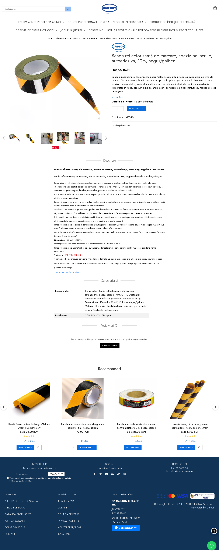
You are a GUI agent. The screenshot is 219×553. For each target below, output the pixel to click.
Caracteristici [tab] (109, 280)
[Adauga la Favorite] (38, 447)
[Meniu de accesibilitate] (214, 531)
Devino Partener (68, 521)
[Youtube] (106, 474)
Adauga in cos (136, 108)
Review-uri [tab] (109, 325)
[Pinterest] (100, 474)
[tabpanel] (54, 87)
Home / (50, 38)
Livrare (62, 507)
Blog (199, 30)
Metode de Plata (14, 507)
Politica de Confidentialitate (21, 480)
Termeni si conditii (69, 494)
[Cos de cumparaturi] (215, 8)
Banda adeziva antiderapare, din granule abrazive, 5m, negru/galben (82, 426)
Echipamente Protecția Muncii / (68, 38)
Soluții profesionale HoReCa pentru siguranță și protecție (150, 30)
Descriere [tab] (109, 160)
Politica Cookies (14, 521)
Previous (4, 138)
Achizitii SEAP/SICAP (69, 527)
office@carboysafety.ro (181, 471)
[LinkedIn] (112, 474)
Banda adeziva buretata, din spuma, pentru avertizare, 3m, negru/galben (136, 426)
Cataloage (64, 534)
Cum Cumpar (66, 501)
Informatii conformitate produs (66, 271)
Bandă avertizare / (91, 38)
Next (105, 138)
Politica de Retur (68, 514)
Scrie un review (109, 345)
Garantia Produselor (17, 514)
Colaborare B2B (14, 527)
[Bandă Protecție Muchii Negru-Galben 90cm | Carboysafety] (29, 398)
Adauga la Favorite (122, 125)
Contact (9, 534)
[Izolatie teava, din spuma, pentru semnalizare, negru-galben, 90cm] (190, 398)
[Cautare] (68, 9)
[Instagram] (124, 474)
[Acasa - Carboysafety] (109, 9)
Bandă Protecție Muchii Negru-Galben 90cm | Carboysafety (29, 426)
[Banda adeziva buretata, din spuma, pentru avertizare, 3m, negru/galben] (136, 398)
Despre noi (11, 494)
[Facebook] (94, 474)
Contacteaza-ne (128, 527)
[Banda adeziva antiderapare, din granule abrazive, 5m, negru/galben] (82, 398)
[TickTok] (118, 474)
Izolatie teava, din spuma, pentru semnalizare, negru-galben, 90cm (190, 426)
